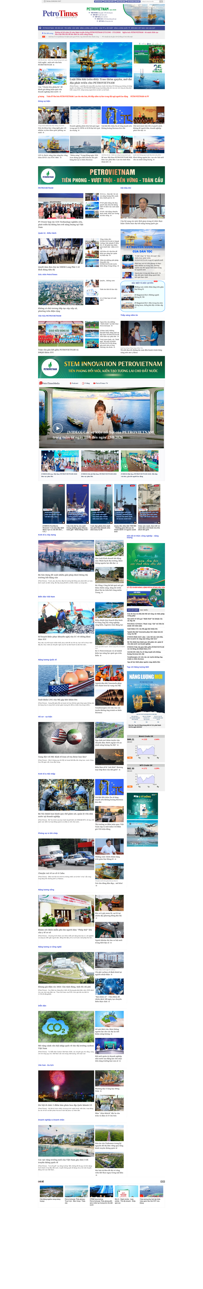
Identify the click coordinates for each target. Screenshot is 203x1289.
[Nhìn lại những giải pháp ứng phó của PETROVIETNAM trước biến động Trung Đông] (92, 263)
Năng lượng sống (46, 890)
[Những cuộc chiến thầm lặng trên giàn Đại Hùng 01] (109, 846)
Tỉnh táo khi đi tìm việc (108, 289)
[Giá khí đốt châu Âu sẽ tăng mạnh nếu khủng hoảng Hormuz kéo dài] (117, 115)
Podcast (75, 383)
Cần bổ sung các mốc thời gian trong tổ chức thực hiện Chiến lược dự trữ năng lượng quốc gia (142, 222)
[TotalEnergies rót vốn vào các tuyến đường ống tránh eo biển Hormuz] (109, 697)
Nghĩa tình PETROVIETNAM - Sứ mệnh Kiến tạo (140, 32)
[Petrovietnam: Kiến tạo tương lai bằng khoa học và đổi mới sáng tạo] (126, 1191)
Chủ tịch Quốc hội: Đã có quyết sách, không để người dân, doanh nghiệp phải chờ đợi (147, 128)
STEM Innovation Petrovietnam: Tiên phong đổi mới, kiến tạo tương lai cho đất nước (51, 1202)
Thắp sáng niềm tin (129, 315)
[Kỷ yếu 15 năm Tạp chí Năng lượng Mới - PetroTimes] (146, 565)
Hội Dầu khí (126, 188)
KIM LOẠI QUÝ (150, 28)
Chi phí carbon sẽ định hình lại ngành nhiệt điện (108, 973)
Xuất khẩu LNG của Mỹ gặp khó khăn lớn (57, 699)
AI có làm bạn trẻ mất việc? (108, 299)
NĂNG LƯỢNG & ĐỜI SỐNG (89, 28)
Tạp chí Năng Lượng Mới (133, 1)
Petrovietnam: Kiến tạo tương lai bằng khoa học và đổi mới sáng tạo (126, 1201)
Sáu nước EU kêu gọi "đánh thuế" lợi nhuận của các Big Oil (144, 620)
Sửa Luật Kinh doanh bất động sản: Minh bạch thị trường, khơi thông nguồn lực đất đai (109, 560)
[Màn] (109, 1103)
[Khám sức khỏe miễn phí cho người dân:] (66, 911)
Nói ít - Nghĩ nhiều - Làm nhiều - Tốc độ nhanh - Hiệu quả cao (75, 1201)
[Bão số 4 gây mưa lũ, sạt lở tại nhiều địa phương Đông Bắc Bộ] (109, 903)
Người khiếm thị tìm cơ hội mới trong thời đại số (108, 941)
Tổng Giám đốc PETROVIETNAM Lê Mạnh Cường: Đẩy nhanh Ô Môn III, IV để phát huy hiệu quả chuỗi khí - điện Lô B (109, 243)
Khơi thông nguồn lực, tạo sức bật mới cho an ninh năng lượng (148, 158)
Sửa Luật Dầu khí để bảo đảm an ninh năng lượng (74, 34)
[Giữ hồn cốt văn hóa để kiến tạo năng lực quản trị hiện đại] (92, 254)
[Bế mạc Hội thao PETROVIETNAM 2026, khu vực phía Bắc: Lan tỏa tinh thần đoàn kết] (117, 145)
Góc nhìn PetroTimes (47, 274)
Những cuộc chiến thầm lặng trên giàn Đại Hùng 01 (107, 858)
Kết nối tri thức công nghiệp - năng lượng (143, 536)
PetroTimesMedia (51, 383)
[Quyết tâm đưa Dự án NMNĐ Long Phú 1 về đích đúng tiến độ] (60, 251)
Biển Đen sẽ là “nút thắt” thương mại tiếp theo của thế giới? (109, 768)
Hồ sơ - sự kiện (45, 717)
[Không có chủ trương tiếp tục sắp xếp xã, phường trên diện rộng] (60, 292)
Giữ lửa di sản (98, 1)
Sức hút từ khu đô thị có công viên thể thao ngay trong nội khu (109, 1171)
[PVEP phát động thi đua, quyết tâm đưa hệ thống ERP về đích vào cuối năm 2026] (92, 206)
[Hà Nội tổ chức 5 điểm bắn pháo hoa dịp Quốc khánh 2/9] (66, 1086)
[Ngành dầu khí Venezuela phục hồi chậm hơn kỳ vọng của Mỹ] (109, 673)
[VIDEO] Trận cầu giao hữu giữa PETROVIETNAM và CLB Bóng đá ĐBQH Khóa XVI (145, 648)
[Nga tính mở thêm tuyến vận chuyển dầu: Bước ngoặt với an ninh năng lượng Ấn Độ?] (109, 730)
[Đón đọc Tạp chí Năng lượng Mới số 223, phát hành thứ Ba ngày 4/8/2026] (146, 697)
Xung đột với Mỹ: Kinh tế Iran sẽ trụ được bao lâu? (62, 756)
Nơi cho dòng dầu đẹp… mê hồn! (109, 883)
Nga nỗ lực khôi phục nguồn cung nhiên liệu (143, 662)
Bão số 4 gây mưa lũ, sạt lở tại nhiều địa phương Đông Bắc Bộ (108, 914)
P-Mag (87, 383)
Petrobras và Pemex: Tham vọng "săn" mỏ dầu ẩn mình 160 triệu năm (145, 625)
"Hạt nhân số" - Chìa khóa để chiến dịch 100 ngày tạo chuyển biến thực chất (108, 999)
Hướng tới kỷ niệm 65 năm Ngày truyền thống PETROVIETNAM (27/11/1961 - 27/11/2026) (88, 32)
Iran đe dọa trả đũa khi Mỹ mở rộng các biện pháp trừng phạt (65, 37)
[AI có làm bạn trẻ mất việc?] (92, 301)
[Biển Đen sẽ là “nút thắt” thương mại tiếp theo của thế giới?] (109, 757)
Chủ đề (41, 1181)
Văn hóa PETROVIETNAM (49, 316)
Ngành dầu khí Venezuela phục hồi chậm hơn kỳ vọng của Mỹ (108, 684)
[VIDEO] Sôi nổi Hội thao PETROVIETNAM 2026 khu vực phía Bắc (99, 475)
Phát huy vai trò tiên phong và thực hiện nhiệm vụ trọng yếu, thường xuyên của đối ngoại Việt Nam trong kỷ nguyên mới (148, 266)
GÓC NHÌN (75, 28)
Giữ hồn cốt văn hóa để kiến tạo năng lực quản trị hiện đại (108, 253)
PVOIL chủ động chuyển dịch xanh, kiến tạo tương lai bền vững (109, 213)
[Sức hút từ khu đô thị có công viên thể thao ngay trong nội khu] (109, 1160)
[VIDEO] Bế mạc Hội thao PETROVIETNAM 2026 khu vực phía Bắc (59, 475)
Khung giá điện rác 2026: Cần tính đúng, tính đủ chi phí (64, 986)
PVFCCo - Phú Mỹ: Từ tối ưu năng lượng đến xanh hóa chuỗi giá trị (109, 196)
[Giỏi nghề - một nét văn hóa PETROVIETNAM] (52, 50)
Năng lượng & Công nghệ (49, 947)
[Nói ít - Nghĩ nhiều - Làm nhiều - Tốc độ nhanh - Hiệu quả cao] (76, 1191)
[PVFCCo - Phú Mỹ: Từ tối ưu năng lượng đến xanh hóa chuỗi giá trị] (92, 197)
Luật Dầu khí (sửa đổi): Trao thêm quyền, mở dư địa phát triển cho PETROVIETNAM (101, 81)
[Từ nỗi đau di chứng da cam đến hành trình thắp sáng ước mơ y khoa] (143, 333)
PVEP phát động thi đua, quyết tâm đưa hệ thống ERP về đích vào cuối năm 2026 (109, 206)
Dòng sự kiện (44, 101)
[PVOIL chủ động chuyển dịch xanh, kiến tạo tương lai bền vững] (92, 214)
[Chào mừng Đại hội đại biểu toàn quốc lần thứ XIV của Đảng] (101, 1191)
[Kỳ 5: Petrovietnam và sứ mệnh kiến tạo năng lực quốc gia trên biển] (109, 637)
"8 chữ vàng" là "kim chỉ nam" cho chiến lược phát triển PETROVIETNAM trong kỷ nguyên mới (149, 258)
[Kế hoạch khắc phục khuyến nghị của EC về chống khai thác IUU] (66, 618)
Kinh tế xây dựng (121, 1)
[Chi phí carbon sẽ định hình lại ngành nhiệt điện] (109, 960)
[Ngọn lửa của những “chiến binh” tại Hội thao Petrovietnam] (92, 325)
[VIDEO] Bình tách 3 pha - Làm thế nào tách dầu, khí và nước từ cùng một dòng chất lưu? (145, 638)
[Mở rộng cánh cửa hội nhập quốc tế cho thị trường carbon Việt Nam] (66, 1027)
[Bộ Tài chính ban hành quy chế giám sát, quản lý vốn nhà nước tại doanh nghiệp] (66, 795)
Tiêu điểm (67, 28)
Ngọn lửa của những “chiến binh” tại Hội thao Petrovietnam (109, 324)
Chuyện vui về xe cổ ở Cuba (51, 873)
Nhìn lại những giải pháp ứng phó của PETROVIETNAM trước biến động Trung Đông (109, 263)
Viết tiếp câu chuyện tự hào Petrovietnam (150, 1200)
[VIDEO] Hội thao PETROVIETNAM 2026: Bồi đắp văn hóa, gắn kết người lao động (139, 475)
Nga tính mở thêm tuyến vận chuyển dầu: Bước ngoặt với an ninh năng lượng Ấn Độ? (108, 742)
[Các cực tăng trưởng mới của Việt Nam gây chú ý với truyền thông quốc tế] (66, 1141)
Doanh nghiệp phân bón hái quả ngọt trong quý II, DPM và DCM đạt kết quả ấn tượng (85, 128)
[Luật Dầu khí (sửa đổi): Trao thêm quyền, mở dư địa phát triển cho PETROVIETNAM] (101, 59)
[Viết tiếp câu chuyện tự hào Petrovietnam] (151, 1191)
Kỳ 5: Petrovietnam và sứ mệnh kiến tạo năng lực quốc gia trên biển (108, 653)
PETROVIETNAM (45, 188)
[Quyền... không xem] (92, 283)
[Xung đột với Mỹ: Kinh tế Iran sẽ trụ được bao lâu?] (66, 738)
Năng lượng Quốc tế (109, 1)
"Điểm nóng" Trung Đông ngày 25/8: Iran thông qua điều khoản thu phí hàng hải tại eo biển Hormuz (84, 157)
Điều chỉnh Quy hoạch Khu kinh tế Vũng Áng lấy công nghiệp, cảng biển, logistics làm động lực (109, 622)
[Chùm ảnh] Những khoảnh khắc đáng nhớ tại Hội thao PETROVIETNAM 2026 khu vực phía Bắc (109, 333)
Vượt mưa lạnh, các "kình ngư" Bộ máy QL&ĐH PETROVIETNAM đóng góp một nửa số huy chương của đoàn (109, 343)
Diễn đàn (42, 1006)
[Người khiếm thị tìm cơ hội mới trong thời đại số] (109, 930)
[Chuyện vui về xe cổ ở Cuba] (66, 854)
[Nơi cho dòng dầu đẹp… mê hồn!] (109, 871)
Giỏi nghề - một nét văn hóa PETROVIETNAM (50, 63)
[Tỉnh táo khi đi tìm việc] (92, 292)
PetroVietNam (48, 28)
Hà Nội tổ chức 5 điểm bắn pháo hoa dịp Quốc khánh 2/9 (65, 1105)
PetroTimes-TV (102, 383)
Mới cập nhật (133, 610)
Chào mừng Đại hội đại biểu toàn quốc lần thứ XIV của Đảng (100, 1201)
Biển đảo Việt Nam (138, 28)
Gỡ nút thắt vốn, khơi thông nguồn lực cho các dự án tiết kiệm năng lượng (107, 1031)
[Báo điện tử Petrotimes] (60, 14)
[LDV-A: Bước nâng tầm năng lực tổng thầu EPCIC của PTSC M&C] (53, 145)
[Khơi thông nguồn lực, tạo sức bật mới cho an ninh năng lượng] (148, 145)
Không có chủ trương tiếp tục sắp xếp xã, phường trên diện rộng (57, 309)
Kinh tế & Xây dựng (47, 535)
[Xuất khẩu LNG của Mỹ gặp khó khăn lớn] (66, 681)
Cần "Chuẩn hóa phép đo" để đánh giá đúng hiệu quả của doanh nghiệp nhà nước (50, 89)
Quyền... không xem (107, 281)
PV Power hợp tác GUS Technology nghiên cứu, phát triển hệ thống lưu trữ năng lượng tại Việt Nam (60, 224)
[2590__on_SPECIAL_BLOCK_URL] (143, 241)
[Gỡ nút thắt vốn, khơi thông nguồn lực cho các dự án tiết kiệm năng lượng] (109, 1019)
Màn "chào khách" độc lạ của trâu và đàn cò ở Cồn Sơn (107, 1114)
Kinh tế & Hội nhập (106, 28)
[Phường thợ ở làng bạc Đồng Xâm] (109, 1078)
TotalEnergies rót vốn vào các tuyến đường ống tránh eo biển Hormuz (108, 710)
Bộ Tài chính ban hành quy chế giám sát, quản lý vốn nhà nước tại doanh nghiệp (145, 643)
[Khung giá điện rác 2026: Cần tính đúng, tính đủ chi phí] (66, 968)
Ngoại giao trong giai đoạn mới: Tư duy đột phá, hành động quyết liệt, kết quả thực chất (148, 275)
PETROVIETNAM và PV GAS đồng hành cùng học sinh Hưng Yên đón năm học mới (69, 96)
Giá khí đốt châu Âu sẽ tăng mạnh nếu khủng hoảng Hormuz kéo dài (117, 127)
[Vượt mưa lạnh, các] (92, 343)
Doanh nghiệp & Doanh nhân (51, 1120)
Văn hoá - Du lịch (46, 1065)
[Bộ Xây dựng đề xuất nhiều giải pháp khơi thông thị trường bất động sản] (66, 556)
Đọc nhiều (144, 610)
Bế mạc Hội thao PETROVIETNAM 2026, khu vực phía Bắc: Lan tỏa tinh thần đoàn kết (117, 159)
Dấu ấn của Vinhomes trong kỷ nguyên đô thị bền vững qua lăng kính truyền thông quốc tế (109, 1145)
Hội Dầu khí (59, 28)
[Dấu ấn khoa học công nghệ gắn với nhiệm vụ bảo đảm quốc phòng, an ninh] (53, 115)
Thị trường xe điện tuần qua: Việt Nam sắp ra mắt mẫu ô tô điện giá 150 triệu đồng (109, 826)
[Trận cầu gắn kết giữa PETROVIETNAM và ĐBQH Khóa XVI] (60, 334)
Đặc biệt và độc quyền (142, 283)
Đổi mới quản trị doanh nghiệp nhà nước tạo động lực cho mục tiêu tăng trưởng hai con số (108, 1058)
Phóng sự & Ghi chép (48, 833)
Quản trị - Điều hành (47, 233)
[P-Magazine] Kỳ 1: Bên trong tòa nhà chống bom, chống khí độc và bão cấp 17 (149, 305)
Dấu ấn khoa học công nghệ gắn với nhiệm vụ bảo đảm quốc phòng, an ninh (52, 130)
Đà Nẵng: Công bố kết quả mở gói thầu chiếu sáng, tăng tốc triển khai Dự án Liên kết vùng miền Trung (109, 589)
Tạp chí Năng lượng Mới (138, 667)
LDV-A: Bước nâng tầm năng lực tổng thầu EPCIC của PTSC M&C (53, 156)
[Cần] (52, 77)
